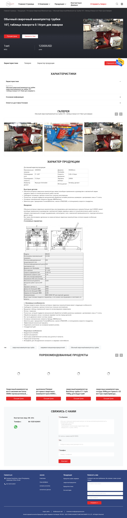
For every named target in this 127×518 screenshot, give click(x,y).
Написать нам (30, 36)
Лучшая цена (12, 36)
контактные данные (45, 489)
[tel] (21, 427)
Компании (43, 478)
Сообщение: (63, 417)
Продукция (21, 11)
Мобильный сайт (58, 511)
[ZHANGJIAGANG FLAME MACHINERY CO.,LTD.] (10, 4)
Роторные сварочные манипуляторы (39, 11)
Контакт (64, 461)
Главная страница (10, 11)
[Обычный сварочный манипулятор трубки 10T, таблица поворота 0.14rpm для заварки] (103, 34)
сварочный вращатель (70, 482)
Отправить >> (94, 502)
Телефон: (62, 450)
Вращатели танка (68, 486)
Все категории (67, 490)
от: (60, 440)
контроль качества (45, 486)
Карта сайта (46, 511)
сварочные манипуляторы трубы (23, 347)
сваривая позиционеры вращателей (53, 347)
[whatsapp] (15, 427)
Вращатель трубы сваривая (71, 478)
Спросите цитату (113, 63)
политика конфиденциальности (75, 511)
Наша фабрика (44, 482)
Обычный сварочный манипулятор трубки (85, 347)
